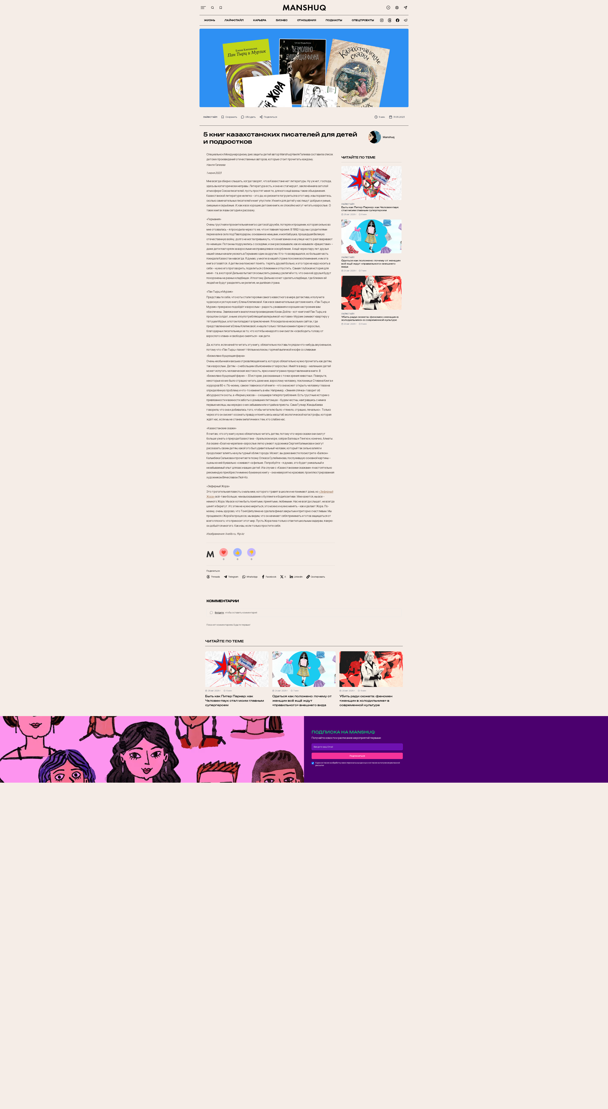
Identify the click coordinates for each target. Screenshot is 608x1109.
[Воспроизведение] (388, 7)
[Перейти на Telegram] (405, 20)
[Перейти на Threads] (390, 20)
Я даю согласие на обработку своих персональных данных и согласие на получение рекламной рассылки (357, 764)
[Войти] (397, 8)
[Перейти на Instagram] (382, 20)
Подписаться (357, 755)
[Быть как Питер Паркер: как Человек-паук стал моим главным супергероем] (237, 669)
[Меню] (203, 7)
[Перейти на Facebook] (398, 20)
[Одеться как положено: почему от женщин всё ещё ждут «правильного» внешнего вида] (304, 669)
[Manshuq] (304, 7)
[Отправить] (405, 8)
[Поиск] (212, 7)
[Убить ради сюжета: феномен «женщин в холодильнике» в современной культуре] (371, 669)
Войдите (219, 612)
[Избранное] (221, 7)
